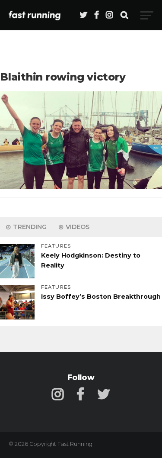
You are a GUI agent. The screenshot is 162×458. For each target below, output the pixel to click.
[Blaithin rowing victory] (81, 187)
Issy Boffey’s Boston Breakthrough (101, 296)
